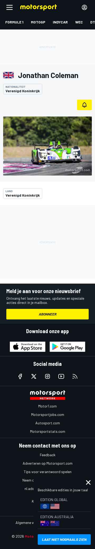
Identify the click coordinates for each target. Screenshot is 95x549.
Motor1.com (47, 406)
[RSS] (75, 376)
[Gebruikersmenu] (84, 7)
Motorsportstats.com (47, 431)
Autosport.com (47, 423)
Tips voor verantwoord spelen (48, 471)
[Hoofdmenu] (9, 7)
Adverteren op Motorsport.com (48, 463)
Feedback (47, 455)
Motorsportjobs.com (47, 414)
